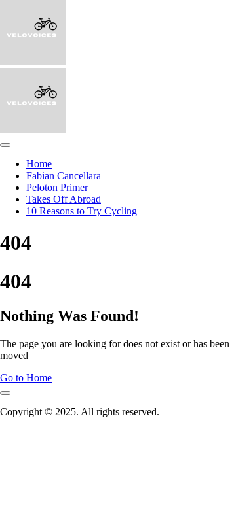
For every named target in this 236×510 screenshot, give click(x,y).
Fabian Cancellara (63, 175)
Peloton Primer (57, 187)
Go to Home (26, 377)
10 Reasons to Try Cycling (81, 210)
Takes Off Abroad (63, 199)
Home (39, 163)
